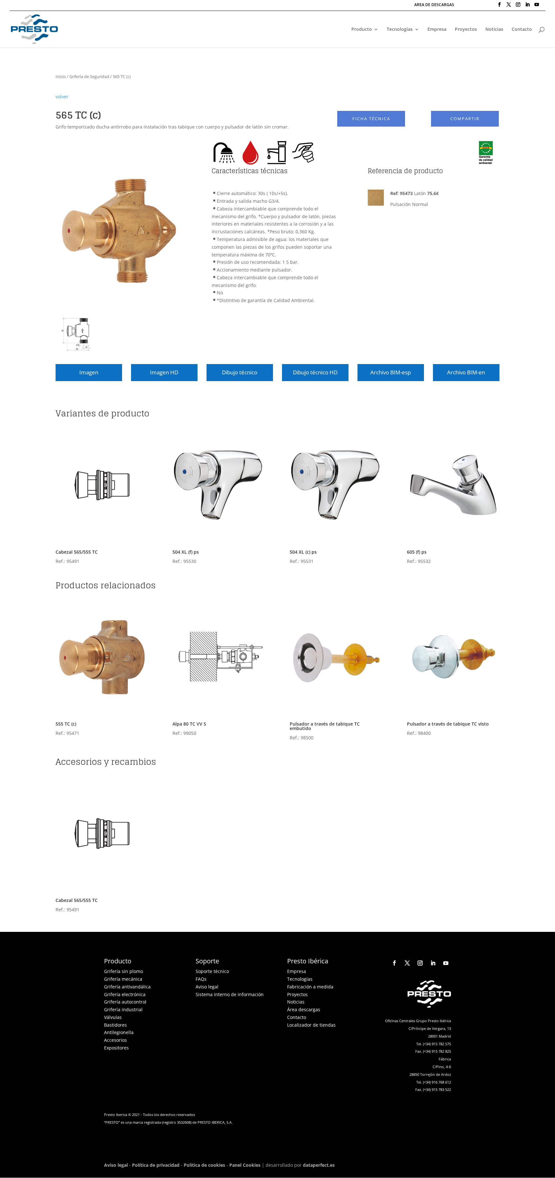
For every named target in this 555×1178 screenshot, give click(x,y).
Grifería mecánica (123, 979)
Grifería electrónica (124, 994)
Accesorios (115, 1040)
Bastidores (115, 1025)
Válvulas (113, 1017)
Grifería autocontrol (125, 1002)
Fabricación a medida (310, 987)
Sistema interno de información (230, 994)
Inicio (61, 76)
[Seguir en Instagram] (420, 963)
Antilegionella (119, 1032)
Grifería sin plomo (123, 971)
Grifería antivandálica (127, 987)
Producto (361, 29)
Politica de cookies (204, 1165)
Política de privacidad (156, 1165)
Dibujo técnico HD (315, 372)
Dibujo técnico (239, 372)
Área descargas (303, 1009)
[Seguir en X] (407, 963)
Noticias (494, 29)
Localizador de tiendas (311, 1025)
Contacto (522, 29)
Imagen (88, 372)
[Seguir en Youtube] (446, 963)
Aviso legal (207, 987)
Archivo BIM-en (466, 372)
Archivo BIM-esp (390, 372)
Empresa (436, 29)
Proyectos (466, 29)
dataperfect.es (319, 1165)
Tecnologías (400, 29)
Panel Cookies (244, 1165)
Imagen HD (164, 372)
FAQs (201, 979)
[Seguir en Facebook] (394, 963)
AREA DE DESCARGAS (434, 5)
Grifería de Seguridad (89, 76)
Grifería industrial (123, 1009)
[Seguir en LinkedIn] (433, 963)
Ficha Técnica (371, 118)
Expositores (116, 1048)
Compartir (465, 118)
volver (62, 97)
